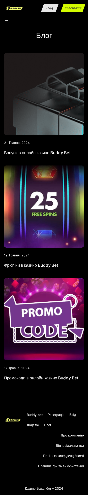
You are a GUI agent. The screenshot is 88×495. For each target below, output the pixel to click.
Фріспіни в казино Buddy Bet (31, 265)
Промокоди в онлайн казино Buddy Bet (41, 378)
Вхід (50, 8)
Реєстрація (73, 8)
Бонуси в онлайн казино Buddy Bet (37, 152)
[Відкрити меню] (6, 19)
